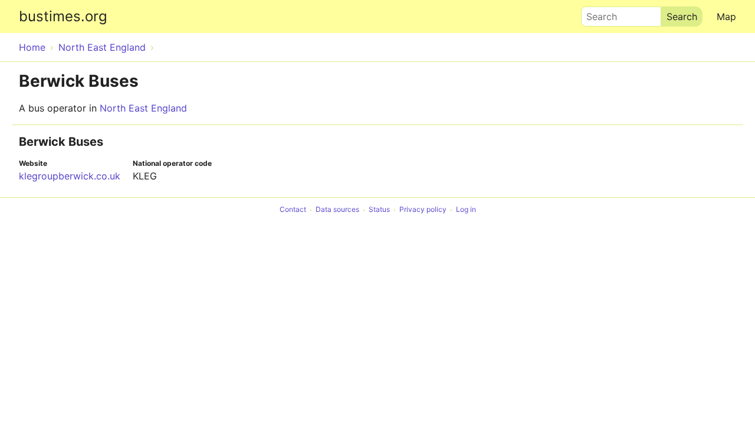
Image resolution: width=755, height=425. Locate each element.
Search (596, 13)
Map (726, 16)
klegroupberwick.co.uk (69, 176)
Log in (466, 209)
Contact (293, 209)
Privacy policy (423, 209)
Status (379, 209)
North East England (143, 108)
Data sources (337, 209)
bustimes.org (63, 16)
